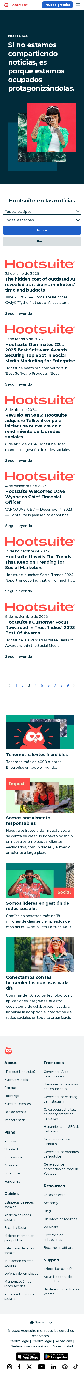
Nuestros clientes (17, 1104)
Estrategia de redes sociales (19, 1205)
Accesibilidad (62, 1346)
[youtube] (41, 1366)
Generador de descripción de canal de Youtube (61, 1169)
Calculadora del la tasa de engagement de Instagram (60, 1114)
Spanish (40, 1322)
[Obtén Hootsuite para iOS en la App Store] (28, 1356)
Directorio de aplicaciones (53, 1237)
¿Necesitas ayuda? (58, 1269)
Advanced (11, 1165)
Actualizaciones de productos (58, 1279)
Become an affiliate (58, 1248)
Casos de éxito (54, 1195)
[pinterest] (64, 1366)
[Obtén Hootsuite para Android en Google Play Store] (56, 1356)
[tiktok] (75, 1366)
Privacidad (64, 1341)
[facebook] (18, 1366)
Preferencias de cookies (29, 1346)
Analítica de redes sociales (17, 1217)
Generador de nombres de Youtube (61, 1154)
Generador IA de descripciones (56, 1074)
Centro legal (19, 1341)
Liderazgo (11, 1096)
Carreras (10, 1088)
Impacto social (15, 1120)
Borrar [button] (42, 241)
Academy (51, 1203)
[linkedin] (53, 1366)
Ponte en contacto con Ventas (61, 1291)
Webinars (51, 1227)
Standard (11, 1149)
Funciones (12, 1181)
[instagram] (8, 1366)
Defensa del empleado (21, 1273)
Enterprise (12, 1173)
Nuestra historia (16, 1080)
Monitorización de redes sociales (17, 1284)
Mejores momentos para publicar (19, 1238)
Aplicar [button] (42, 230)
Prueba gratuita (57, 5)
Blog (47, 1211)
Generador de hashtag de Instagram (60, 1099)
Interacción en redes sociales (19, 1263)
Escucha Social (15, 1228)
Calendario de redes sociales (19, 1250)
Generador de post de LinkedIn (60, 1141)
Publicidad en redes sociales (19, 1296)
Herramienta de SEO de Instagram (62, 1129)
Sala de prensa (15, 1112)
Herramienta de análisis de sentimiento (61, 1086)
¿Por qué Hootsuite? (20, 1072)
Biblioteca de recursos (60, 1219)
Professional (13, 1157)
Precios (10, 1141)
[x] (28, 1366)
